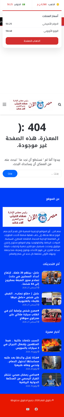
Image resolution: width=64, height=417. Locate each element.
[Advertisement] (32, 60)
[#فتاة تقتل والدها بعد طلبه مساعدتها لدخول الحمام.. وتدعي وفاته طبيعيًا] (51, 362)
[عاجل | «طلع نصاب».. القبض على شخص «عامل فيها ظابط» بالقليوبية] (51, 298)
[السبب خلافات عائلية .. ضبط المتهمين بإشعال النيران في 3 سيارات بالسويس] (51, 345)
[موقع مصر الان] (32, 104)
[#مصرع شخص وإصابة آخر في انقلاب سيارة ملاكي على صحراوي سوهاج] (51, 315)
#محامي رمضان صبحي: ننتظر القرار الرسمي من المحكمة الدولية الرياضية (21, 378)
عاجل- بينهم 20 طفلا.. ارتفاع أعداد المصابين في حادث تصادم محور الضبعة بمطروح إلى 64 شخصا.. (21, 278)
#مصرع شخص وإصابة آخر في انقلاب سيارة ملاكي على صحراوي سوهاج (21, 314)
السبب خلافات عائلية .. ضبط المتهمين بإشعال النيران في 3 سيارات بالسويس (21, 344)
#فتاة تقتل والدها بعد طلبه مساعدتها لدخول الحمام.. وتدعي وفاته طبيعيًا (21, 361)
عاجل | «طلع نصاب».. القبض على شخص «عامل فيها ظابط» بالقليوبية (22, 297)
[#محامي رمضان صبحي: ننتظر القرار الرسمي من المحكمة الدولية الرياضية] (51, 379)
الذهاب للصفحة (32, 41)
